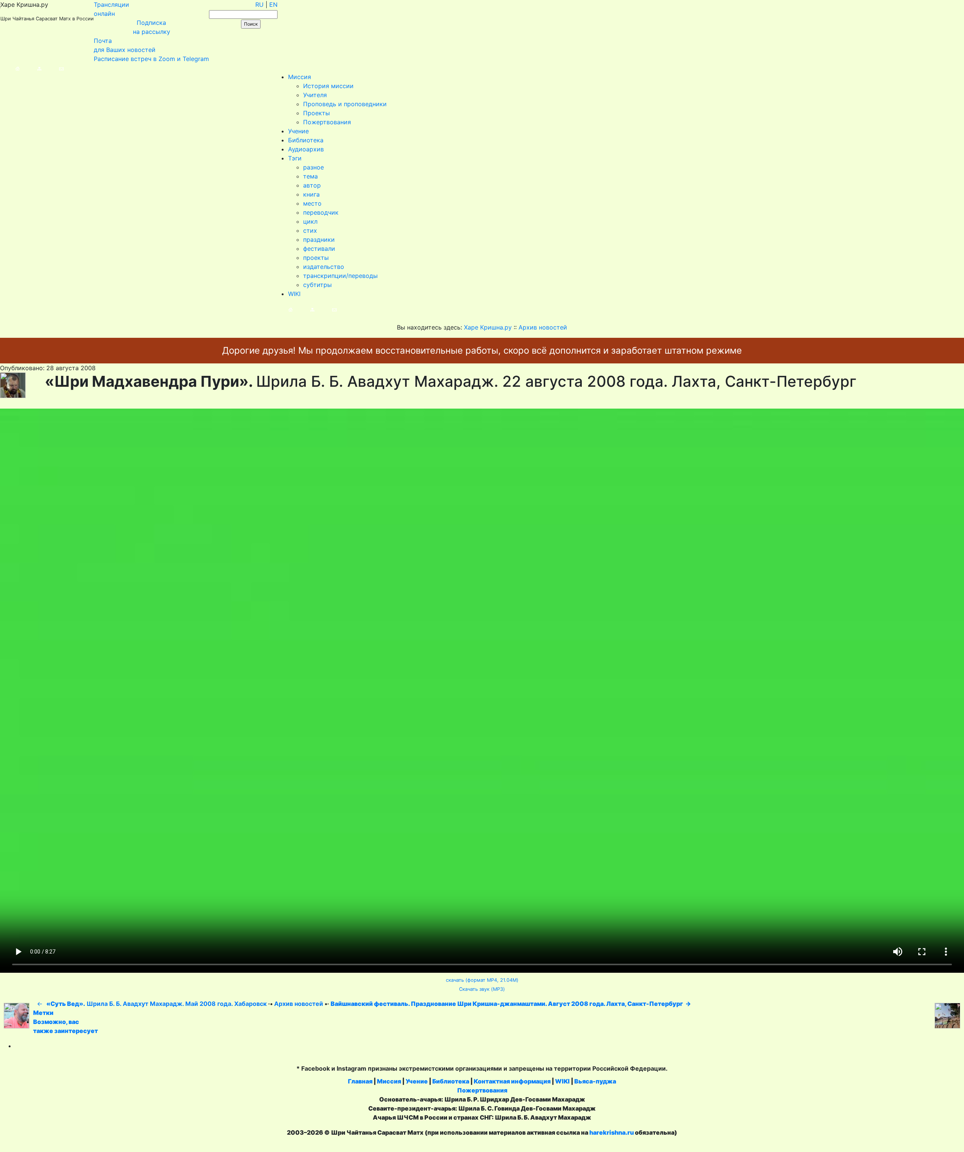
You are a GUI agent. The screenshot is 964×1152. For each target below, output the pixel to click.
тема (310, 176)
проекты (316, 257)
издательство (323, 266)
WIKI (294, 294)
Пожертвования (327, 122)
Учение (298, 131)
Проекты (316, 113)
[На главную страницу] (10, 68)
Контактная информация (512, 1081)
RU (259, 4)
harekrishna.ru (611, 1132)
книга (311, 194)
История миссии (328, 86)
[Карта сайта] (32, 68)
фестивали (319, 248)
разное (313, 167)
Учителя (315, 95)
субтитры (317, 284)
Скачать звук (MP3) (482, 989)
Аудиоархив (306, 149)
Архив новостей (298, 1003)
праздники (319, 239)
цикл (310, 221)
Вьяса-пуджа (595, 1081)
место (312, 203)
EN (273, 4)
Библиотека (305, 140)
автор (312, 185)
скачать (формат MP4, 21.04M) (482, 980)
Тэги (295, 158)
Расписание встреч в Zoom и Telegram (151, 59)
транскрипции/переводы (340, 275)
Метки (43, 1012)
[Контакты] (54, 68)
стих (310, 230)
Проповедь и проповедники (345, 104)
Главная (360, 1081)
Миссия (299, 77)
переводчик (321, 212)
